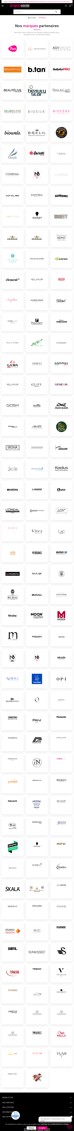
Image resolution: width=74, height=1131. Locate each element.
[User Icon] (66, 6)
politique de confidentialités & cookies (55, 1124)
